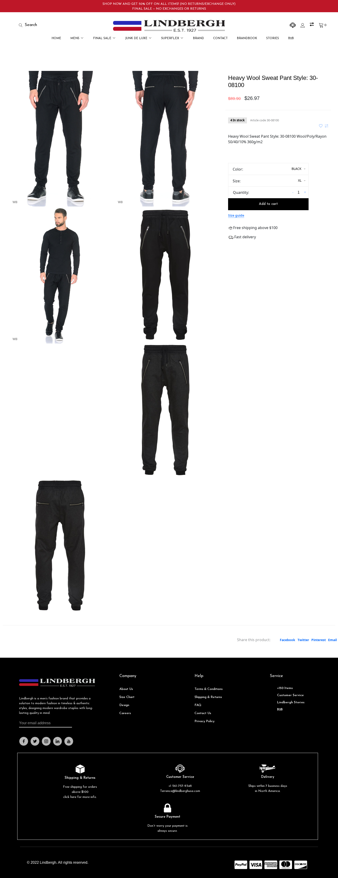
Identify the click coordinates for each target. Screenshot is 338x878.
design (124, 705)
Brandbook (247, 38)
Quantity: (241, 192)
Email (332, 640)
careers (125, 713)
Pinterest (318, 640)
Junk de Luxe (136, 38)
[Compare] (312, 25)
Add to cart (268, 204)
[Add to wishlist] (321, 126)
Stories (272, 38)
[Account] (303, 25)
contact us (203, 713)
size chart (127, 697)
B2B (291, 38)
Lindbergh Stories (290, 702)
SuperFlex (170, 38)
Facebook (287, 640)
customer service (290, 695)
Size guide (236, 215)
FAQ (198, 705)
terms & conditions (209, 689)
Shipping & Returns (208, 697)
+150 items (285, 688)
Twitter (303, 640)
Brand (198, 38)
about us (126, 689)
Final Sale (102, 38)
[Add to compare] (326, 126)
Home (56, 38)
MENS (74, 38)
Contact (220, 38)
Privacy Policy (205, 721)
